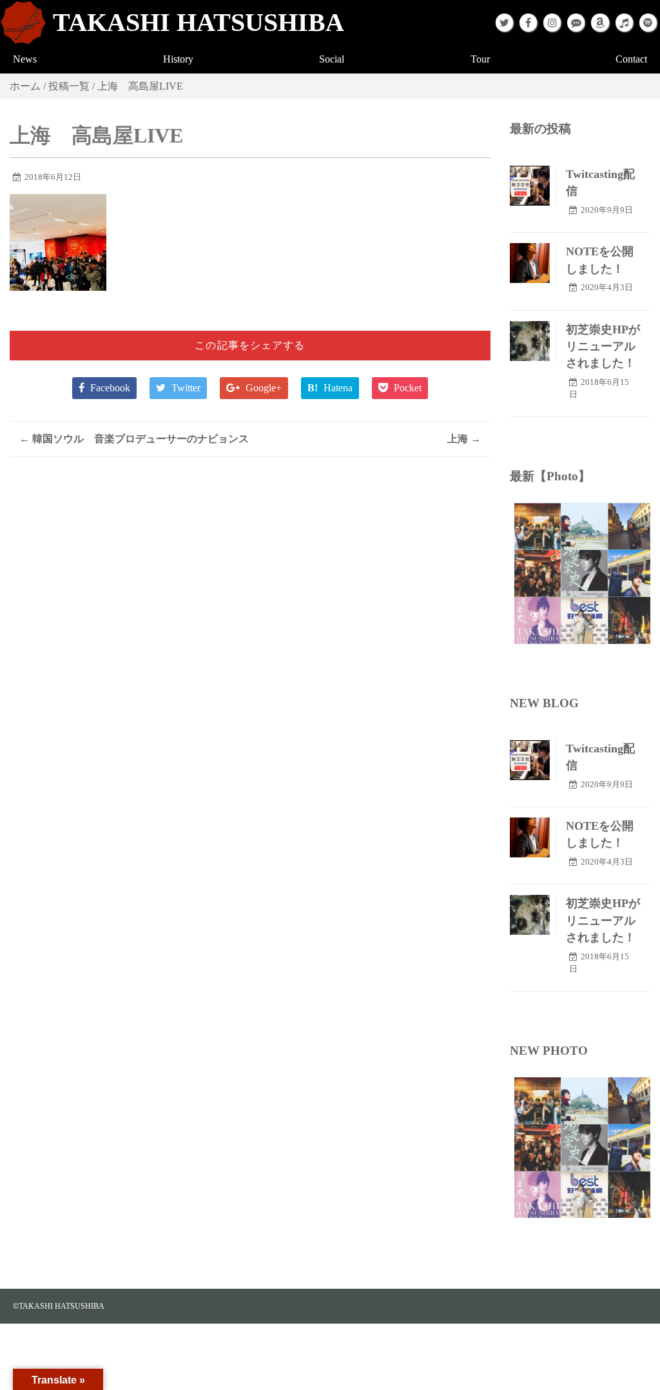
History (178, 59)
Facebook (109, 387)
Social (331, 59)
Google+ (262, 387)
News (25, 59)
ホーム (25, 86)
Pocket (406, 387)
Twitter (184, 387)
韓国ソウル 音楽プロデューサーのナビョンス (134, 438)
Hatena (330, 387)
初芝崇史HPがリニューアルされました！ (603, 346)
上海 (464, 438)
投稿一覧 (69, 86)
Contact (631, 59)
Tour (480, 59)
